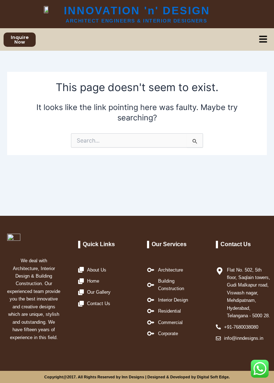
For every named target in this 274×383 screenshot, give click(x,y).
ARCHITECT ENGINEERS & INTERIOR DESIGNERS (136, 21)
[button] (263, 39)
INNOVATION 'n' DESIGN (137, 10)
